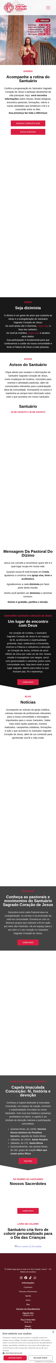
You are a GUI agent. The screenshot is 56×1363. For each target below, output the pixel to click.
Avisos (28, 1300)
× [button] (53, 1332)
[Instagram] (21, 1277)
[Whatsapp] (34, 1277)
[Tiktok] (30, 1277)
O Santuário (28, 1287)
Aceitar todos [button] (15, 1358)
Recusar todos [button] (40, 1358)
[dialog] (28, 1346)
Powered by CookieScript (44, 1362)
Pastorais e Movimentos (28, 1292)
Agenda (28, 1296)
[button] (28, 1353)
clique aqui (43, 326)
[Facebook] (25, 1277)
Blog (28, 1304)
